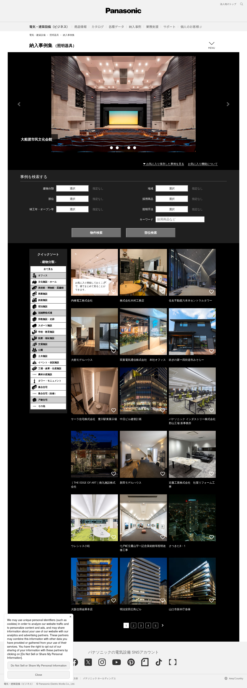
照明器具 (54, 35)
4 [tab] (129, 148)
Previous (19, 104)
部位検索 (151, 232)
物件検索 (96, 232)
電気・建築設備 (37, 35)
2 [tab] (118, 148)
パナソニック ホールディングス (99, 678)
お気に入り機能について (203, 164)
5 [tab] (135, 148)
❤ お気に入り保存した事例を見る (163, 164)
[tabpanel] (123, 104)
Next (228, 104)
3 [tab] (123, 148)
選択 (72, 188)
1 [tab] (112, 148)
